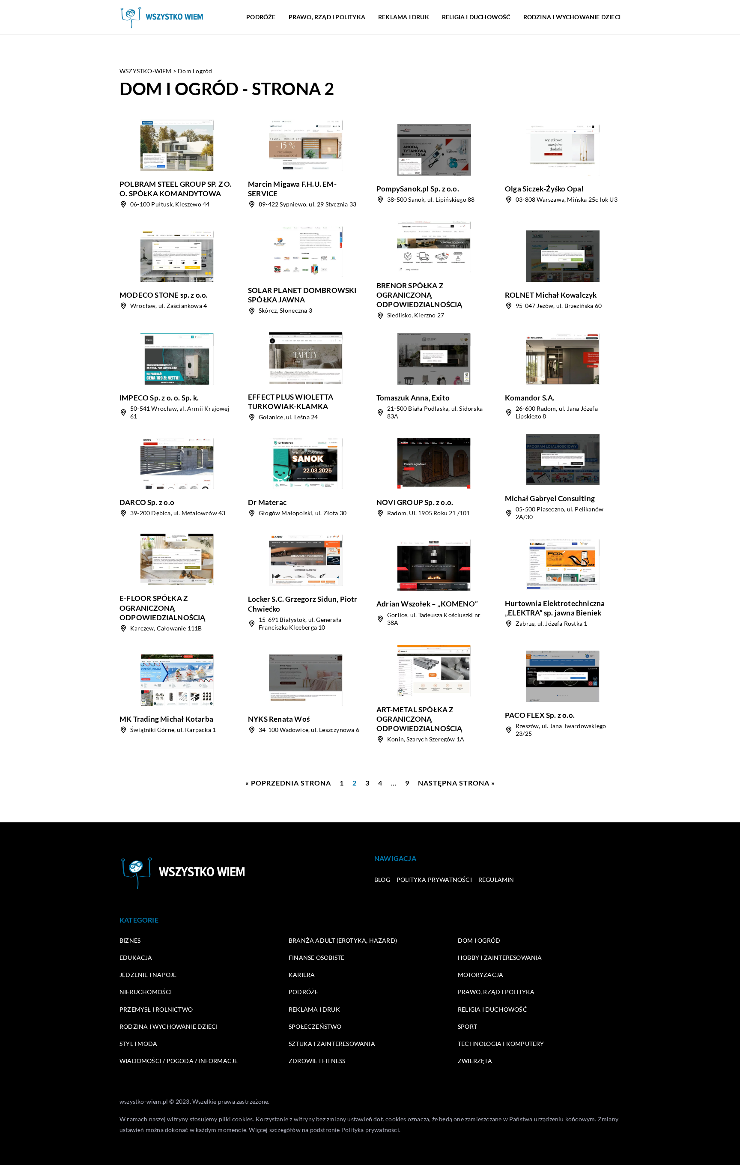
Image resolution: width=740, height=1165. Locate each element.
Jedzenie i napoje (147, 974)
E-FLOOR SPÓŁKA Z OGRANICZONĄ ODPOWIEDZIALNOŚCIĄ (162, 607)
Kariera (302, 974)
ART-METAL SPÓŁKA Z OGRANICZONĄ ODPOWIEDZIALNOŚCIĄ (419, 719)
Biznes (129, 940)
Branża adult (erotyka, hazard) (343, 940)
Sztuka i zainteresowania (332, 1043)
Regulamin (496, 879)
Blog (382, 879)
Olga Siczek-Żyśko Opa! (544, 188)
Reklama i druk (403, 17)
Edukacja (135, 957)
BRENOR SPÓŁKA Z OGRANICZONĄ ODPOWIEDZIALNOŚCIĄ (419, 295)
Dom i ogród (479, 940)
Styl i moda (138, 1043)
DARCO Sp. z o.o (146, 502)
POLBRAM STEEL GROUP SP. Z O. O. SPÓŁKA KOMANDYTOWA (175, 188)
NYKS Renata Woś (279, 718)
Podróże (260, 17)
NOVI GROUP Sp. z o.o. (414, 502)
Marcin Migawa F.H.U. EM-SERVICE (292, 188)
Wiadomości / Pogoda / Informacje (178, 1060)
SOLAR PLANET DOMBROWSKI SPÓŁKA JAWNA (302, 295)
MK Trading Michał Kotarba (166, 718)
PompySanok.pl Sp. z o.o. (417, 188)
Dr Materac (267, 502)
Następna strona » (456, 783)
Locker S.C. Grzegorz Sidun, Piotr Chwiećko (303, 603)
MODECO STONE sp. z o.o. (163, 294)
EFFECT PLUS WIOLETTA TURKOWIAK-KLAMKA (290, 401)
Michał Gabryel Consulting (550, 498)
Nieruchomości (145, 991)
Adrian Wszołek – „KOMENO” (427, 603)
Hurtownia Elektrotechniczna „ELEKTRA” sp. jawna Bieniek (555, 608)
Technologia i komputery (501, 1043)
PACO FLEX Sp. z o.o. (540, 715)
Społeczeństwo (315, 1026)
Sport (467, 1026)
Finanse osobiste (316, 957)
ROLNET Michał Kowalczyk (551, 294)
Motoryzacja (480, 974)
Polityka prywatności (434, 879)
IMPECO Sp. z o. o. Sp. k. (159, 397)
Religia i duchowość (476, 17)
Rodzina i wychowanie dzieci (572, 17)
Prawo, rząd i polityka (327, 17)
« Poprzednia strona (288, 783)
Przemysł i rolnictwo (156, 1009)
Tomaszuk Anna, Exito (413, 397)
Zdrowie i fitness (317, 1060)
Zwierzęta (475, 1060)
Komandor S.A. (530, 397)
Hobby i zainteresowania (500, 957)
